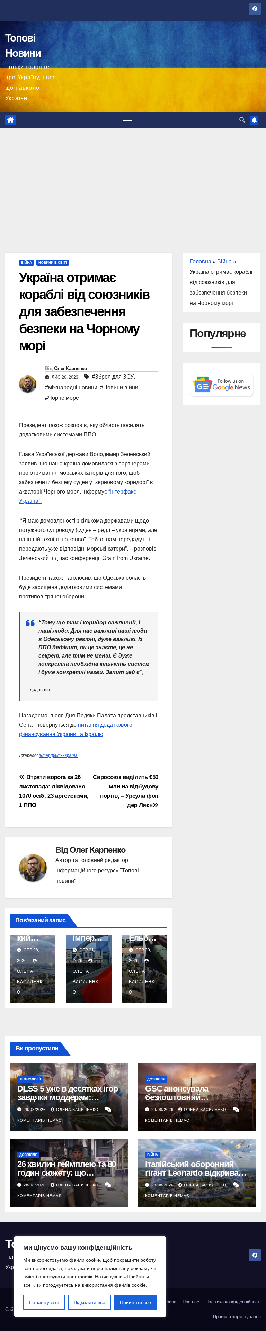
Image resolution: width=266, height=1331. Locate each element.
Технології (30, 1079)
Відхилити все (89, 1302)
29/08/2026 (35, 1109)
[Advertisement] (133, 180)
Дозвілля (156, 1079)
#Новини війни (119, 387)
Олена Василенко (78, 1109)
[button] (242, 120)
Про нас (191, 1301)
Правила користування (237, 1316)
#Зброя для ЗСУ (113, 377)
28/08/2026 (35, 1185)
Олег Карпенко (70, 368)
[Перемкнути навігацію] (127, 120)
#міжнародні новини (71, 387)
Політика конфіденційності (233, 1301)
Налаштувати (44, 1302)
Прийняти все (135, 1302)
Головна (200, 261)
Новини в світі (52, 262)
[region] (90, 1276)
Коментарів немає (39, 1120)
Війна (26, 262)
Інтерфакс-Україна (58, 755)
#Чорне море (62, 398)
